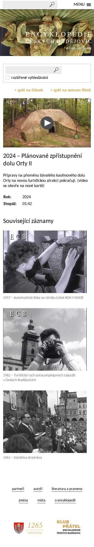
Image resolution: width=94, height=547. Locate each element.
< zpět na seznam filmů (70, 90)
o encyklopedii (65, 500)
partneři (18, 489)
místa (41, 500)
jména (23, 500)
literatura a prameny (67, 489)
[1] (56, 70)
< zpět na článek (28, 90)
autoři (37, 489)
